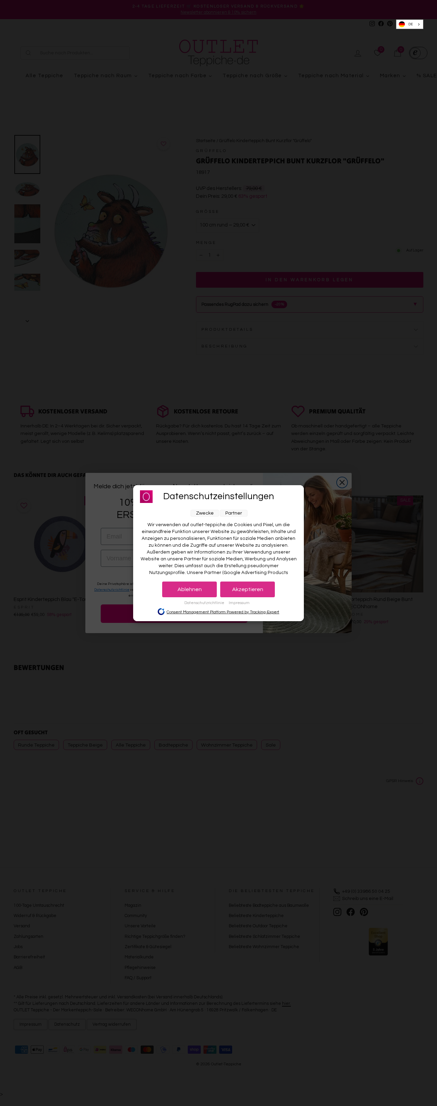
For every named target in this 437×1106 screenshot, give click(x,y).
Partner (233, 513)
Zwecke (205, 513)
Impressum (239, 603)
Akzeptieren (247, 589)
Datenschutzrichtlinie (204, 603)
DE (410, 24)
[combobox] (410, 24)
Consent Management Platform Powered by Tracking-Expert (223, 612)
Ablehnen (190, 589)
